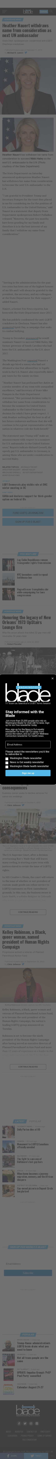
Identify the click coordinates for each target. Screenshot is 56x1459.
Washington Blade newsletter (26, 758)
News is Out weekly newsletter (27, 762)
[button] (28, 759)
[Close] (52, 678)
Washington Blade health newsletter (29, 766)
